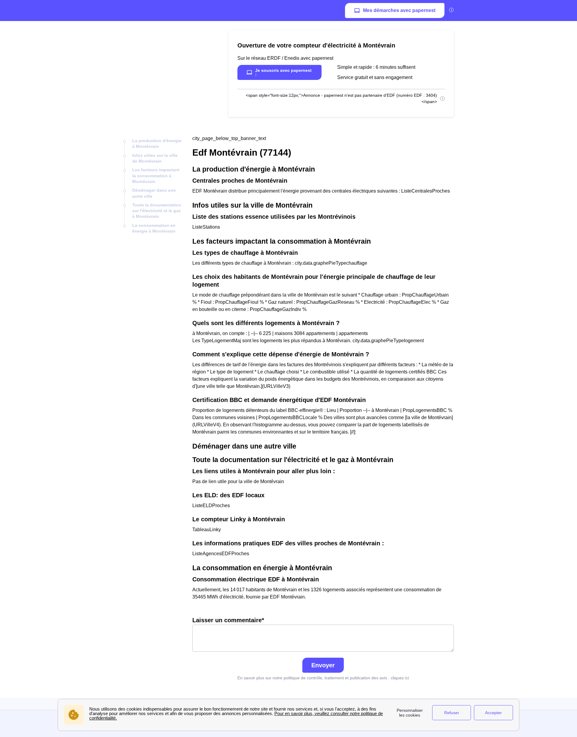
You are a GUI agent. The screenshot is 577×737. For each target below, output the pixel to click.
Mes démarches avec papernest (399, 10)
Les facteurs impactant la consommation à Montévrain (155, 175)
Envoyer (323, 665)
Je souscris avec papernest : (283, 72)
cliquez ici (400, 677)
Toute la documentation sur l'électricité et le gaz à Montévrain (156, 211)
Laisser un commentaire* (228, 620)
